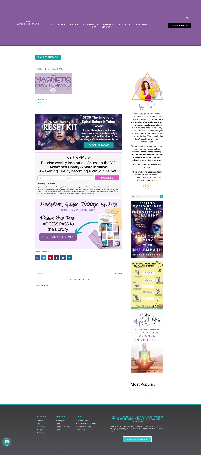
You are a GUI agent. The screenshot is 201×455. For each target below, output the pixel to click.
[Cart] (187, 18)
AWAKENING (89, 24)
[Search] (161, 196)
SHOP (94, 27)
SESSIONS (107, 27)
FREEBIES (107, 24)
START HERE (57, 24)
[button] (37, 257)
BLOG (73, 24)
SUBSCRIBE (107, 178)
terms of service (91, 187)
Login (119, 273)
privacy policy (103, 187)
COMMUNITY (141, 24)
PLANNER (123, 24)
